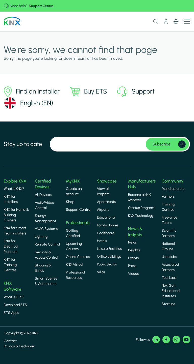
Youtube (186, 339)
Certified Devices (43, 184)
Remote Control (47, 244)
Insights (134, 250)
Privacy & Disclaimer (19, 346)
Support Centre (41, 6)
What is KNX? (14, 189)
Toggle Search (155, 21)
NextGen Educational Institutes (171, 290)
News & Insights (135, 231)
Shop (70, 202)
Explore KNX (15, 181)
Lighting (41, 236)
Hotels (102, 241)
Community (172, 181)
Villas (101, 272)
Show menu (187, 21)
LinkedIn (156, 339)
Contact (10, 341)
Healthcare (105, 233)
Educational (106, 217)
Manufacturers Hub (142, 184)
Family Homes (107, 225)
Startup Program (141, 208)
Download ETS (15, 305)
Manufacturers (173, 189)
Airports (103, 209)
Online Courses (78, 257)
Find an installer (38, 91)
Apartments (106, 202)
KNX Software (12, 286)
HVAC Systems (46, 229)
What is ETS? (14, 297)
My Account (165, 21)
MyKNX (73, 181)
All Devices (43, 195)
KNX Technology (141, 216)
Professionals (77, 222)
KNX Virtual (74, 264)
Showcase (106, 181)
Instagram (176, 339)
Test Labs (169, 278)
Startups (168, 304)
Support (143, 91)
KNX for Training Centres (10, 264)
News (132, 242)
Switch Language (176, 21)
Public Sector (107, 264)
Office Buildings (109, 256)
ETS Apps (11, 313)
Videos (133, 273)
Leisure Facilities (109, 249)
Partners (168, 196)
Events (133, 258)
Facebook (166, 339)
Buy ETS (95, 91)
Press (132, 266)
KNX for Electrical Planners (11, 246)
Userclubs (169, 257)
